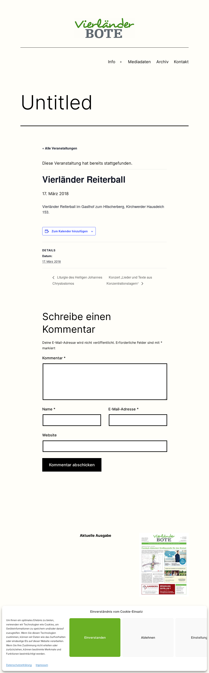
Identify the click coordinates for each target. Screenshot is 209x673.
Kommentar (54, 358)
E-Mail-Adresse (123, 409)
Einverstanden (95, 637)
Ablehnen (148, 637)
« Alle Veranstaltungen (59, 148)
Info (111, 61)
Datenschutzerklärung (19, 664)
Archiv (162, 61)
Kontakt (181, 61)
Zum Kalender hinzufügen (70, 231)
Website (49, 435)
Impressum (42, 664)
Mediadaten (139, 61)
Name (48, 409)
